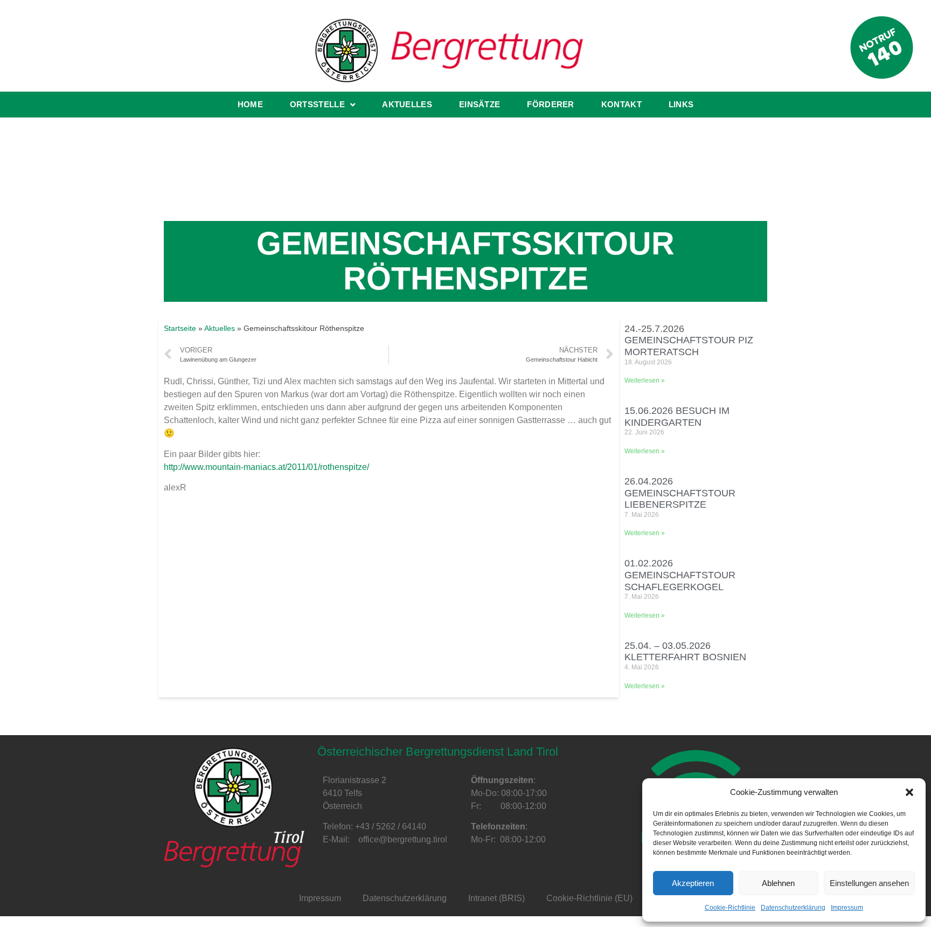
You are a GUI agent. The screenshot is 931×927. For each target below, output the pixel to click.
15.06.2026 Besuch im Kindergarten (676, 416)
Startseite (180, 328)
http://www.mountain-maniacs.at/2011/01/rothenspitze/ (266, 467)
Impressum (847, 907)
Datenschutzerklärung (793, 907)
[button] (909, 792)
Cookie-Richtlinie (730, 907)
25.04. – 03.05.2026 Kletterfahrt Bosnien (685, 651)
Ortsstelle (317, 104)
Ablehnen (778, 883)
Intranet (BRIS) (496, 898)
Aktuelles (407, 104)
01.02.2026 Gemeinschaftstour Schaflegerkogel (679, 575)
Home (250, 104)
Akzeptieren (693, 883)
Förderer (550, 104)
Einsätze (479, 104)
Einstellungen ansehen (869, 883)
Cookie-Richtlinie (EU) (589, 898)
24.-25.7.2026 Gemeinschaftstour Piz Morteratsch (688, 340)
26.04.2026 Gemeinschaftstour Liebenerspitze (679, 493)
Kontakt (621, 104)
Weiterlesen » (644, 380)
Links (681, 104)
